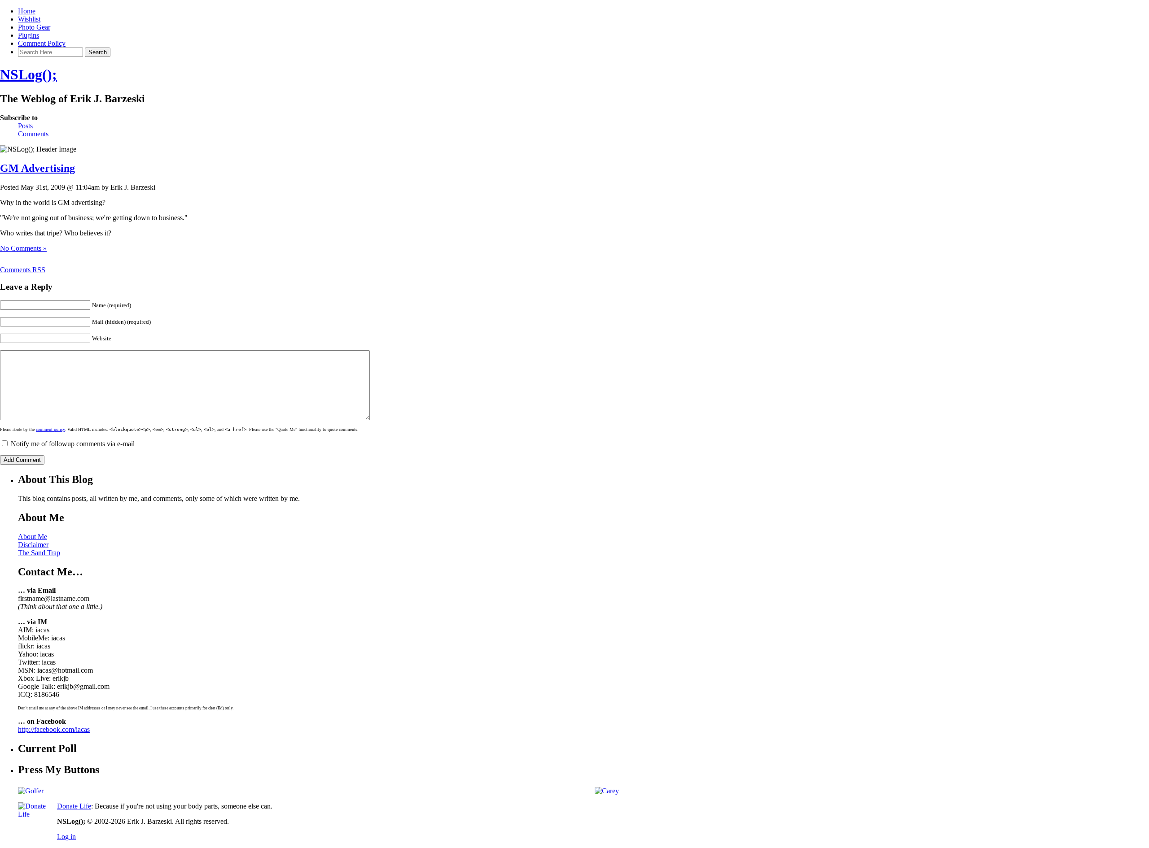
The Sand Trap (39, 553)
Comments (33, 134)
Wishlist (29, 19)
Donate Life (74, 806)
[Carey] (607, 791)
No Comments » (23, 248)
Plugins (28, 35)
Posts (25, 126)
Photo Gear (34, 27)
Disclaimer (33, 544)
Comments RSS (22, 270)
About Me (32, 536)
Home (26, 11)
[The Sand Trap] (31, 791)
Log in (66, 836)
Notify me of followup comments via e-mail (73, 444)
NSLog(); (28, 74)
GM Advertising (37, 168)
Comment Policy (42, 43)
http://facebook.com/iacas (54, 729)
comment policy (50, 429)
